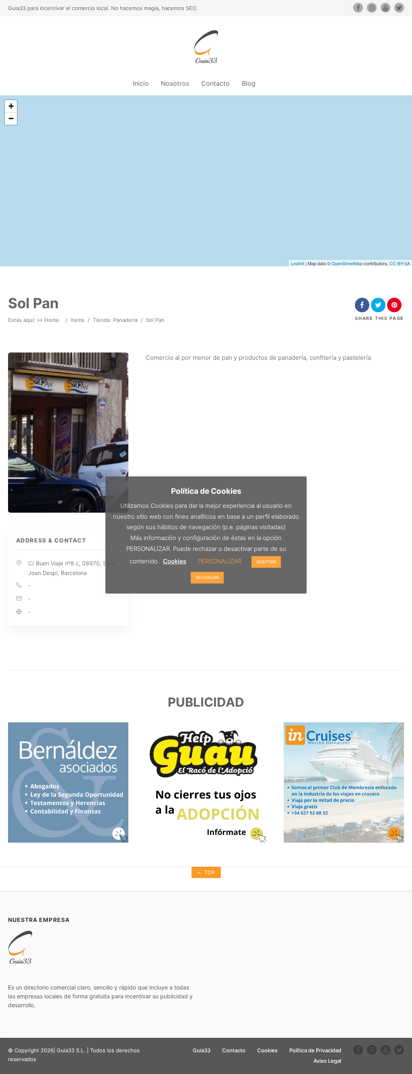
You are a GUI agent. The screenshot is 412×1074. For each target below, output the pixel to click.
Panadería (125, 320)
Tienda (101, 320)
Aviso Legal (327, 1061)
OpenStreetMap (347, 263)
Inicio (141, 83)
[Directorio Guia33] (206, 46)
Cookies (267, 1050)
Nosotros (175, 83)
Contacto (215, 83)
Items (77, 320)
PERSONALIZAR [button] (219, 561)
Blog (248, 83)
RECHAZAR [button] (207, 577)
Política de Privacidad (315, 1050)
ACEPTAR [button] (266, 562)
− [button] (11, 118)
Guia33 (201, 1050)
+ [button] (11, 106)
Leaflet (297, 263)
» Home (49, 320)
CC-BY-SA (399, 263)
